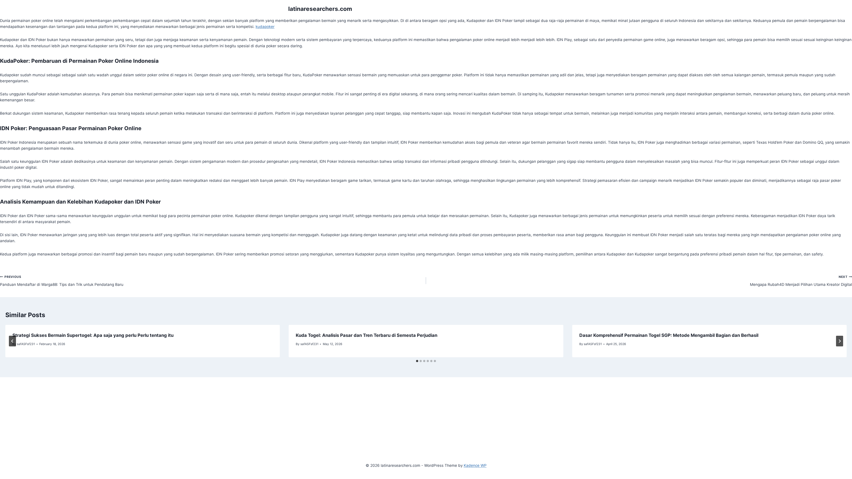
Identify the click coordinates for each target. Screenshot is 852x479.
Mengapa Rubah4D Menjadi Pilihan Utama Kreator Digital (801, 281)
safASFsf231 (26, 344)
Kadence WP (475, 465)
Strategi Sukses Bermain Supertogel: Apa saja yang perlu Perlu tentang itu (93, 335)
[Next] (839, 341)
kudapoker (265, 26)
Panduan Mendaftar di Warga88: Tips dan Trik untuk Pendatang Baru (61, 281)
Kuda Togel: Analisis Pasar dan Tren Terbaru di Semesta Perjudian (366, 335)
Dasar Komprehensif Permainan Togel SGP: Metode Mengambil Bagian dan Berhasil (668, 335)
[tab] (417, 361)
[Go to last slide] (12, 341)
